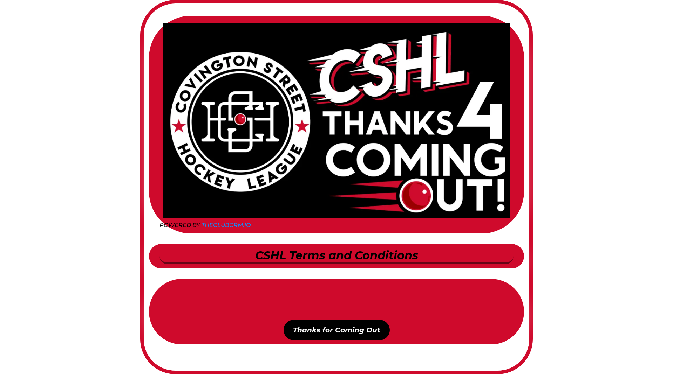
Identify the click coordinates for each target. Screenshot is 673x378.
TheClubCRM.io (226, 225)
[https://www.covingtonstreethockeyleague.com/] (336, 120)
